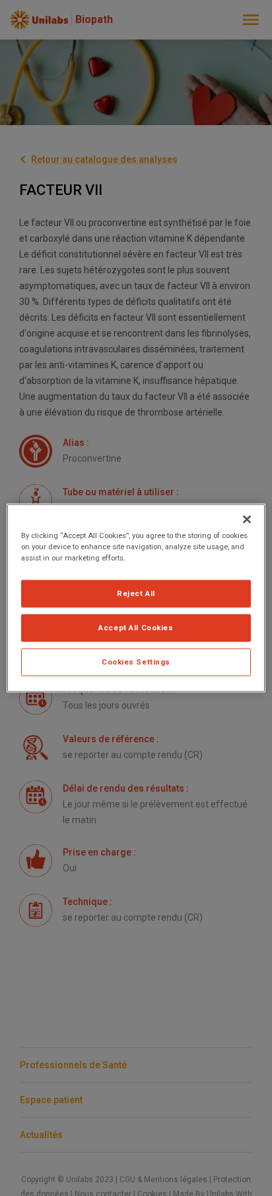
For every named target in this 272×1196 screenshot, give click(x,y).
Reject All (136, 593)
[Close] (246, 519)
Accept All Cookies (135, 627)
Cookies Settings (136, 661)
